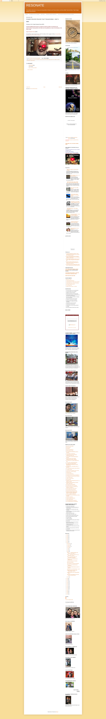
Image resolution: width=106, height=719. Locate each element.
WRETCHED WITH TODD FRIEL (70, 275)
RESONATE (35, 5)
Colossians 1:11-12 (31, 59)
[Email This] (44, 58)
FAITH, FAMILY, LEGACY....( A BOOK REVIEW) (75, 175)
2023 (67, 538)
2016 (67, 582)
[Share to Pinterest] (48, 58)
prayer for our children (54, 59)
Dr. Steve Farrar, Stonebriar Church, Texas (72, 470)
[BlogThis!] (45, 58)
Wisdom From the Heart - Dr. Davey (71, 286)
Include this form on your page (72, 327)
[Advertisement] (44, 78)
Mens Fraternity (68, 479)
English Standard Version (30, 31)
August (68, 547)
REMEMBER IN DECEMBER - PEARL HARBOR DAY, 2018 (75, 202)
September (69, 546)
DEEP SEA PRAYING (70, 562)
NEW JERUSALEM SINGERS (70, 484)
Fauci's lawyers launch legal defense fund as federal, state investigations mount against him (73, 260)
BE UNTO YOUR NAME (69, 446)
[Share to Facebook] (47, 58)
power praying (49, 59)
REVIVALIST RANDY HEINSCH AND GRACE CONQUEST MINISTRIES (71, 492)
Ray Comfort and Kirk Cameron (71, 489)
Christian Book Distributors (70, 280)
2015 (67, 583)
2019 (67, 578)
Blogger (57, 711)
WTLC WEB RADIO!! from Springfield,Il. (72, 501)
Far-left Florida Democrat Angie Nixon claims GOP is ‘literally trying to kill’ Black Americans (73, 265)
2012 (67, 587)
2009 (67, 591)
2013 (67, 586)
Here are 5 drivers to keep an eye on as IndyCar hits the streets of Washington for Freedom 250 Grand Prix (72, 262)
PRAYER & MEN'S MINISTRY (51, 14)
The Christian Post (69, 285)
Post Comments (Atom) (33, 88)
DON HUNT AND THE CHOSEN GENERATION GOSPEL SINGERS (71, 459)
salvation (58, 59)
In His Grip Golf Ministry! (69, 473)
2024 (67, 537)
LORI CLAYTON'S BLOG (70, 478)
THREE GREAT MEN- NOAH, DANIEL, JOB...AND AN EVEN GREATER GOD (72, 182)
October (68, 545)
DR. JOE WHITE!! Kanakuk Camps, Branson (72, 468)
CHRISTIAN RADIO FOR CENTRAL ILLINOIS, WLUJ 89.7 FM (71, 455)
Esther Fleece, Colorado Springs (71, 471)
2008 (67, 592)
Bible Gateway (68, 447)
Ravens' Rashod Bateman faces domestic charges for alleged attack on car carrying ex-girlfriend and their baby (73, 257)
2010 (67, 590)
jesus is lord (44, 59)
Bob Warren (68, 448)
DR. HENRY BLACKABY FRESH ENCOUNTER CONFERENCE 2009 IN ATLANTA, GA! (72, 464)
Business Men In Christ (69, 450)
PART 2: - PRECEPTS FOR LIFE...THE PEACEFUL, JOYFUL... (73, 555)
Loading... (66, 603)
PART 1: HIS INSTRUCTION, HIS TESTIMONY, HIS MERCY (72, 557)
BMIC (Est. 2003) (68, 279)
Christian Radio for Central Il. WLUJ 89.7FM (72, 281)
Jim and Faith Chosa (69, 477)
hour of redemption (36, 59)
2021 (67, 541)
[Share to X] (46, 58)
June (68, 550)
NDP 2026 (42, 14)
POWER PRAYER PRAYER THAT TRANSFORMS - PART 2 (72, 571)
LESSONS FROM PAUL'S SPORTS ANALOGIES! (74, 222)
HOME (26, 14)
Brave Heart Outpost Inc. (70, 449)
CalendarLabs (72, 249)
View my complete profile (69, 599)
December (69, 543)
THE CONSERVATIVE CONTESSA (71, 500)
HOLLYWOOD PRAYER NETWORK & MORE (66, 14)
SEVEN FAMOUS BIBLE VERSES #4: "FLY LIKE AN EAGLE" (75, 195)
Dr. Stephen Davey (69, 469)
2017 (67, 581)
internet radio (69, 137)
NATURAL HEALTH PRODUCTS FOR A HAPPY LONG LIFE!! (72, 483)
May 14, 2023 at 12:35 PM (32, 67)
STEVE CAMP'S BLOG (69, 499)
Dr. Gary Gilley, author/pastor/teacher (71, 462)
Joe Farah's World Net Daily (70, 284)
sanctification (28, 60)
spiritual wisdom (32, 60)
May (68, 551)
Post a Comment (30, 69)
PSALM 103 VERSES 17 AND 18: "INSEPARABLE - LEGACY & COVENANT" (75, 215)
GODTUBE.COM (68, 472)
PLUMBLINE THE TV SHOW (34, 14)
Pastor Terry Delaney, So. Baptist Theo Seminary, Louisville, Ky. (72, 487)
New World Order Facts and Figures (71, 485)
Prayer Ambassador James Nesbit (71, 488)
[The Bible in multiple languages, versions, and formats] (72, 324)
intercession (41, 59)
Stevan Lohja (31, 65)
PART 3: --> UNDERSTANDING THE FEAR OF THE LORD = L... (72, 553)
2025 (67, 536)
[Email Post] (42, 58)
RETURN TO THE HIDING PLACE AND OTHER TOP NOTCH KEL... (73, 575)
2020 (67, 542)
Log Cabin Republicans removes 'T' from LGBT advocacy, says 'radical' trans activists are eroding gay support (72, 254)
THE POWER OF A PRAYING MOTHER (73, 563)
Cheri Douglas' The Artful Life (70, 453)
